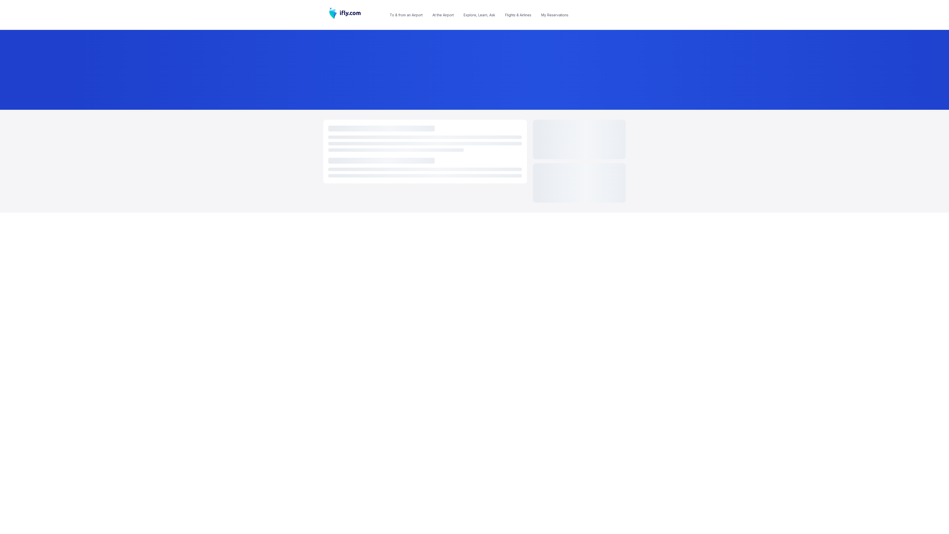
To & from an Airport (406, 15)
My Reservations (554, 15)
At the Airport (443, 15)
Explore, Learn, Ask (479, 15)
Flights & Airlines (518, 15)
